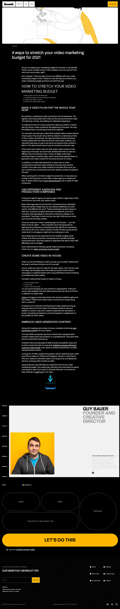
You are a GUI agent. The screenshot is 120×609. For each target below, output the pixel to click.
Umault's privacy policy (25, 549)
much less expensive (52, 181)
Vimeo (24, 297)
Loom (33, 297)
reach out (39, 372)
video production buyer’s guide (46, 249)
